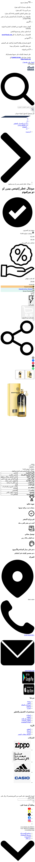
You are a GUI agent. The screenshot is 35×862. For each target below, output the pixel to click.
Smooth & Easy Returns (25, 289)
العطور (29, 717)
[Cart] (32, 109)
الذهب (29, 703)
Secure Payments (27, 291)
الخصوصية (27, 836)
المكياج (28, 715)
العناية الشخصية (26, 722)
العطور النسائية (26, 720)
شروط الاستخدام (26, 835)
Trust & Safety (28, 287)
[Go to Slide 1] (29, 374)
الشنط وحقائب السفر (24, 734)
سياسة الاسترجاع (25, 833)
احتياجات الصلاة (26, 705)
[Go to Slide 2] (20, 374)
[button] (17, 400)
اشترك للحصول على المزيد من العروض (22, 796)
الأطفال (28, 706)
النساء (29, 732)
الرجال (29, 731)
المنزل (29, 708)
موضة (29, 701)
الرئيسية (28, 132)
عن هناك (28, 838)
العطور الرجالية (26, 718)
